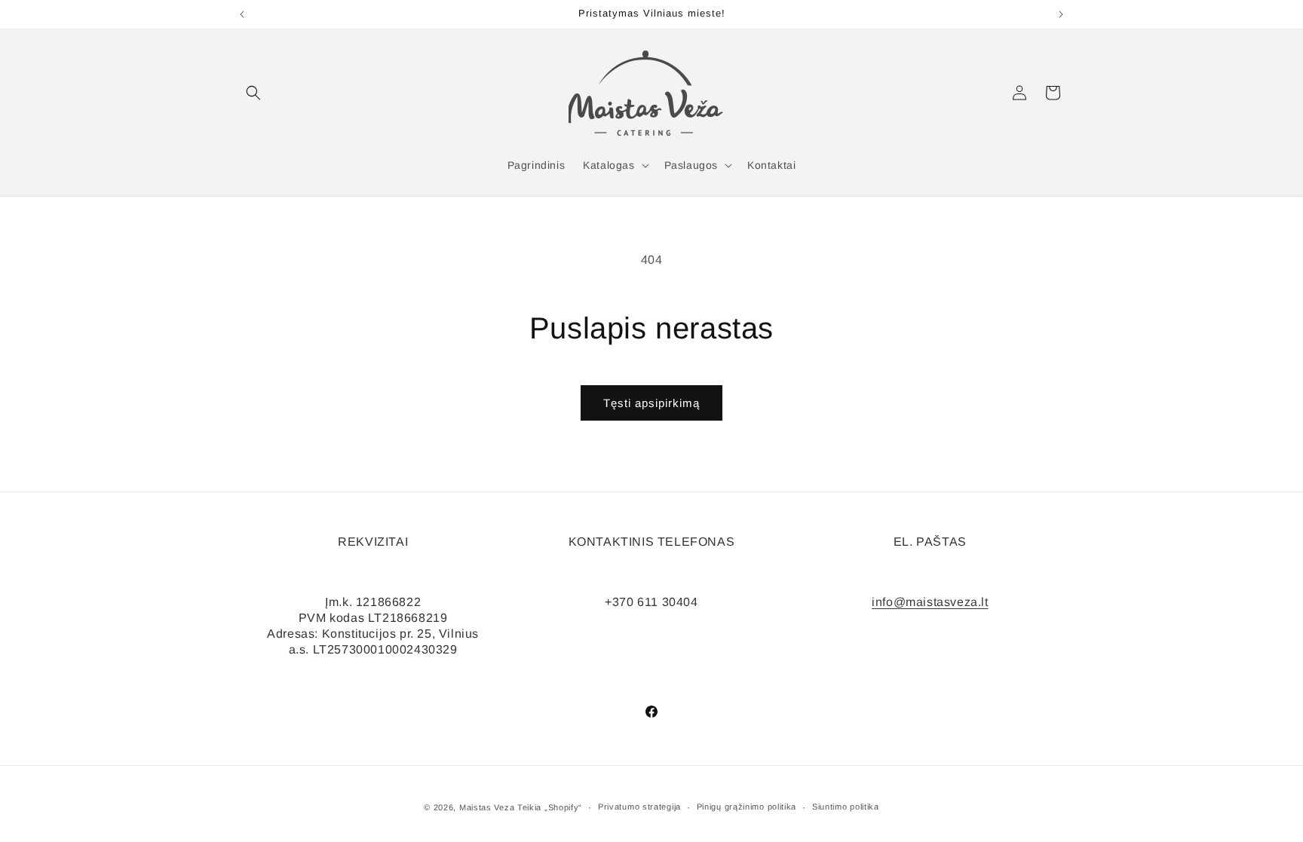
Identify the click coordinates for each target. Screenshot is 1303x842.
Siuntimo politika (845, 806)
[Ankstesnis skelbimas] (242, 14)
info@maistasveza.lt (930, 602)
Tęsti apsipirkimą (651, 403)
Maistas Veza (486, 807)
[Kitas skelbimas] (1061, 14)
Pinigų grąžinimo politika (747, 806)
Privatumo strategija (639, 806)
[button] (253, 92)
